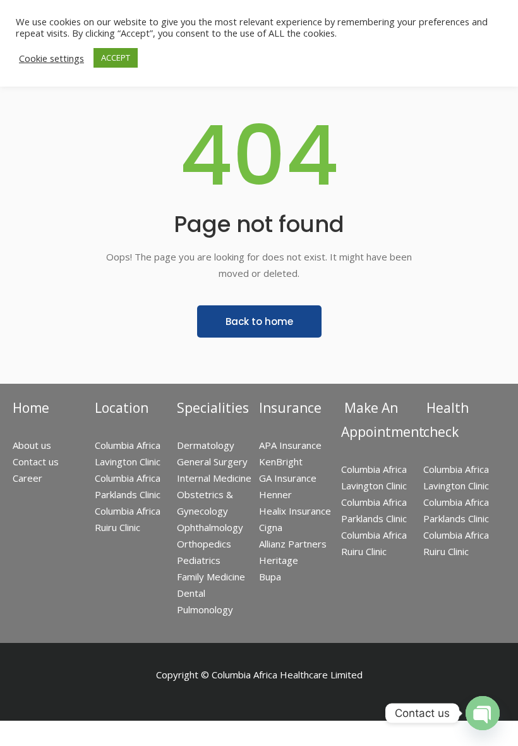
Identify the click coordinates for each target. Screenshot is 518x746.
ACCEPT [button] (115, 57)
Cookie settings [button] (51, 58)
